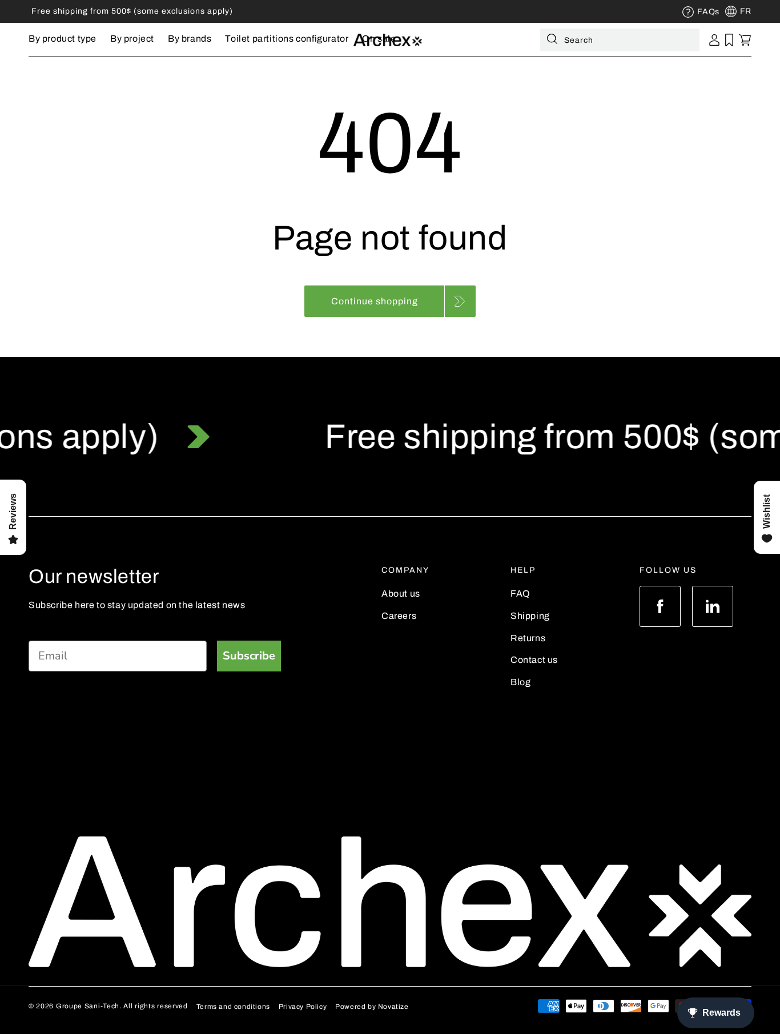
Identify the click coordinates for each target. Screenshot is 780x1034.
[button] (63, 40)
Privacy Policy (303, 1007)
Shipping (530, 616)
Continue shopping (374, 301)
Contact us (534, 660)
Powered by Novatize (371, 1007)
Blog (520, 682)
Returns (527, 638)
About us (400, 593)
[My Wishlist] (729, 40)
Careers (398, 616)
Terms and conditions (233, 1007)
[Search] (552, 41)
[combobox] (619, 40)
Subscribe (249, 655)
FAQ (520, 593)
